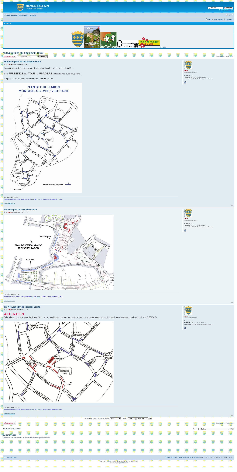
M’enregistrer (218, 19)
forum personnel (9, 203)
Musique (33, 15)
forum (38, 199)
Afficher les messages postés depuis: (97, 418)
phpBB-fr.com (123, 462)
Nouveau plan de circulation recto (23, 52)
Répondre (6, 56)
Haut (232, 205)
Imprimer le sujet (226, 15)
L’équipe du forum (171, 457)
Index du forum (12, 15)
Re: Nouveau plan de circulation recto (22, 307)
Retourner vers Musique (12, 429)
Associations (23, 15)
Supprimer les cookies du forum (188, 457)
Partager (163, 47)
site (32, 199)
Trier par (125, 418)
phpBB (109, 461)
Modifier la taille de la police (231, 15)
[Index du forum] (14, 6)
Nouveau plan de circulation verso (20, 209)
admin (10, 64)
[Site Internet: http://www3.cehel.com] (185, 82)
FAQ (209, 19)
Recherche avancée (226, 10)
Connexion (229, 19)
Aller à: (195, 429)
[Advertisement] (118, 448)
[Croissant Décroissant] (144, 418)
